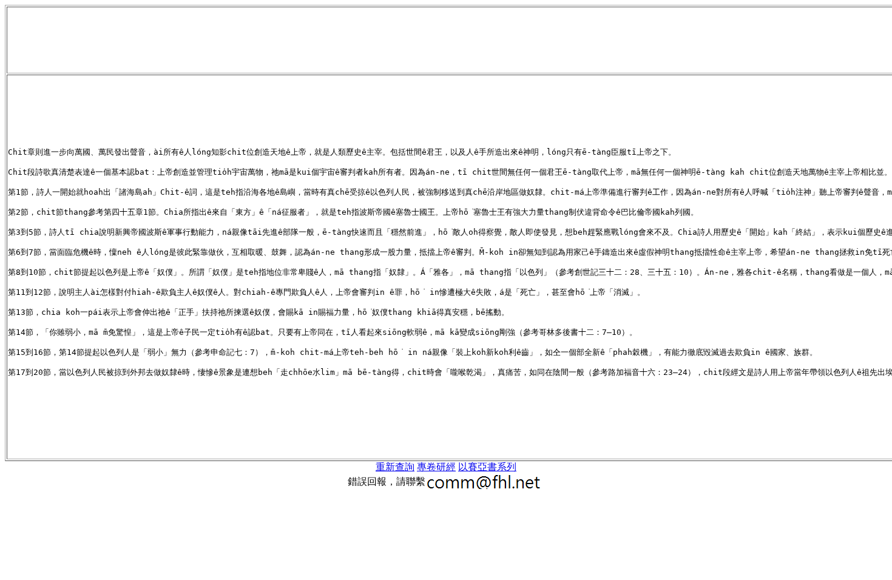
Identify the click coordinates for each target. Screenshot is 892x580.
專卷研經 (436, 467)
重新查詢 (395, 467)
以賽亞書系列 (487, 467)
